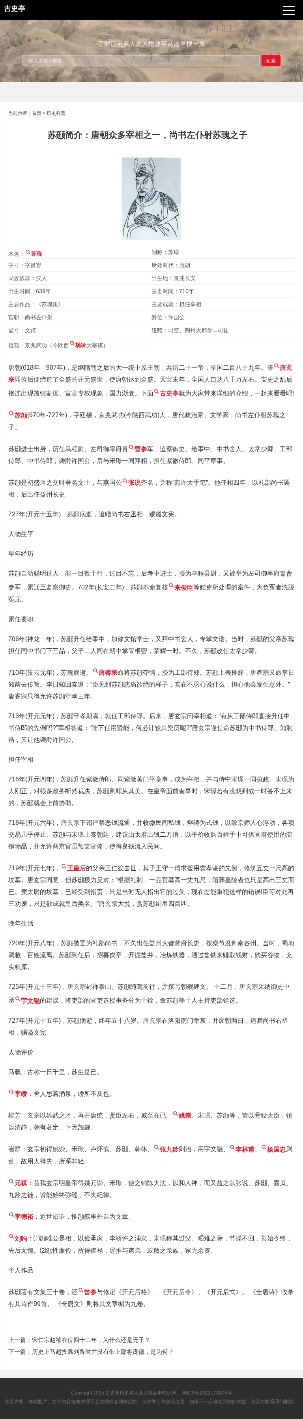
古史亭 (112, 1393)
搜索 (271, 60)
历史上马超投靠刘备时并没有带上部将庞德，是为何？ (103, 1351)
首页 (36, 113)
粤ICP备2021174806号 (207, 1393)
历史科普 (56, 113)
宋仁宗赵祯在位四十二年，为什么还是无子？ (91, 1339)
